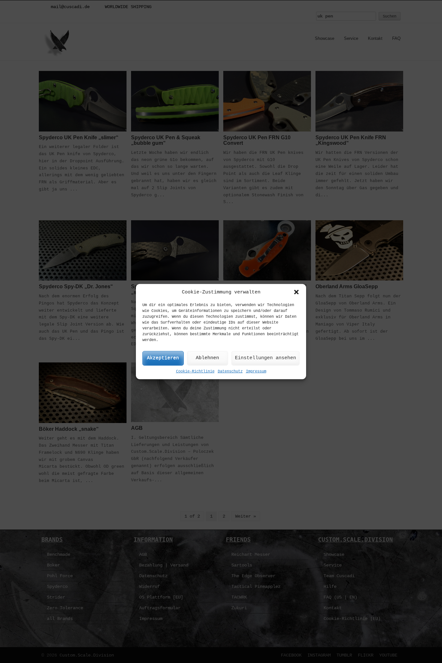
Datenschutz (230, 371)
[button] (296, 292)
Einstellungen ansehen (265, 358)
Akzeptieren (163, 358)
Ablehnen (207, 358)
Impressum (256, 371)
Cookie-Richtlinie (195, 371)
